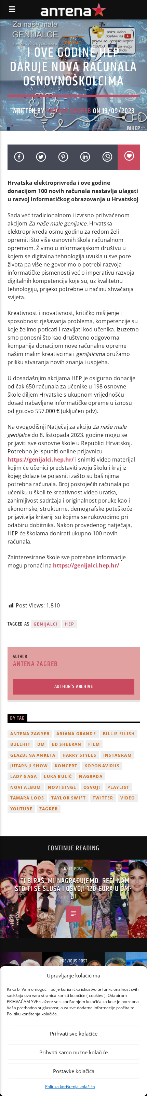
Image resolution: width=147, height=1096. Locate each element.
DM (41, 744)
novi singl (62, 787)
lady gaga (23, 776)
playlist (118, 787)
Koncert (66, 766)
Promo (73, 43)
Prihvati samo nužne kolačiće (73, 1052)
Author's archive (73, 686)
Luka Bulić (58, 776)
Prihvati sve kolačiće (73, 1033)
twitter (103, 798)
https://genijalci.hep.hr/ (41, 459)
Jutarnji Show (29, 766)
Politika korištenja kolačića (70, 1087)
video (127, 798)
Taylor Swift (68, 798)
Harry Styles (79, 755)
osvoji (92, 787)
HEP (69, 624)
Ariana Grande (76, 734)
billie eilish (119, 734)
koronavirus (102, 766)
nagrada (90, 776)
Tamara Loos (27, 798)
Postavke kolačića (73, 1071)
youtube (21, 809)
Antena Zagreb (68, 111)
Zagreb (48, 809)
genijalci (46, 624)
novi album (25, 787)
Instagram (117, 755)
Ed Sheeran (66, 744)
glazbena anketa (33, 755)
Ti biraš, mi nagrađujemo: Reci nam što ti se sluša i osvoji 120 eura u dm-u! (73, 889)
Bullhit (20, 744)
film (94, 744)
